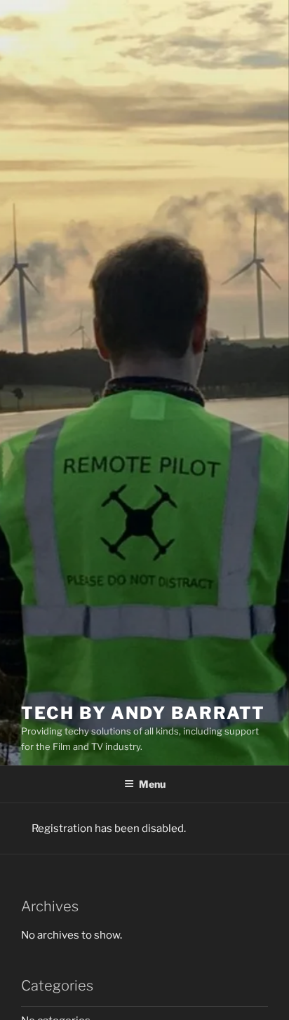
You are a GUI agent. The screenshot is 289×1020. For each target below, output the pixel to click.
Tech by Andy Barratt (143, 713)
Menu (152, 784)
